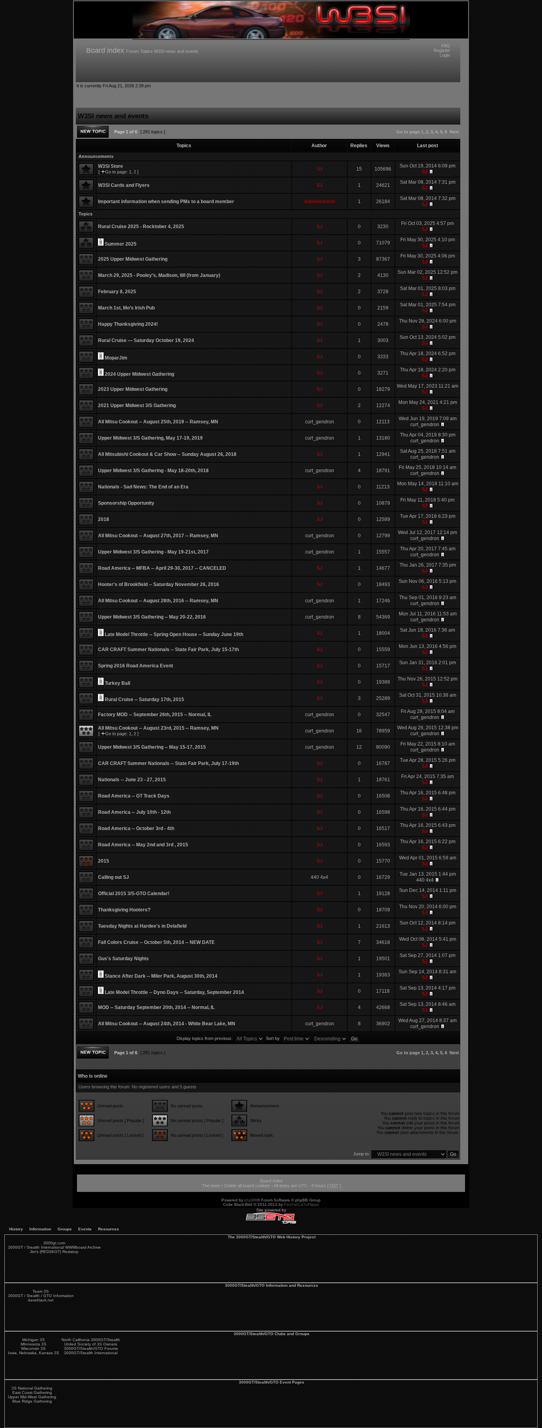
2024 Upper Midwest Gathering (139, 374)
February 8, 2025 (117, 291)
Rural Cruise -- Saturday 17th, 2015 (144, 699)
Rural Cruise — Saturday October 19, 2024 (146, 340)
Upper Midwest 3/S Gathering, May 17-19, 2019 (150, 438)
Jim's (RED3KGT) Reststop (54, 1251)
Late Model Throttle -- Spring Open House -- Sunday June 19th (174, 634)
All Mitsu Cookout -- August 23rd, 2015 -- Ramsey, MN (158, 728)
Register (442, 50)
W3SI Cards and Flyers (124, 185)
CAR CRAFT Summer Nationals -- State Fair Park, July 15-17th (168, 649)
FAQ (445, 45)
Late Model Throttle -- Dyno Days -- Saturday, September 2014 (174, 992)
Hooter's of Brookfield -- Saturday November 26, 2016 (158, 584)
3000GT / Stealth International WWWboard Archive (54, 1247)
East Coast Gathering (32, 1392)
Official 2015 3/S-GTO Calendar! (133, 893)
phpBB (250, 1200)
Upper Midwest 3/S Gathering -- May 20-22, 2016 (152, 617)
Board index (105, 50)
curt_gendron (319, 422)
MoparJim (116, 358)
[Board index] (271, 37)
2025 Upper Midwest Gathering (132, 259)
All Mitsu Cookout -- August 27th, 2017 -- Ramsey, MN (158, 535)
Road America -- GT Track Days (133, 796)
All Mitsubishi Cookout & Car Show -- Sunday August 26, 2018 (167, 454)
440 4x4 (319, 877)
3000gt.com (54, 1243)
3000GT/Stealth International (90, 1353)
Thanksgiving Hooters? (124, 910)
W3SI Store (110, 166)
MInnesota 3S (33, 1344)
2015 (103, 861)
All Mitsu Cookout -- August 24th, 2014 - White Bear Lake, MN (166, 1023)
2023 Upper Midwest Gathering (132, 389)
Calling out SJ (113, 877)
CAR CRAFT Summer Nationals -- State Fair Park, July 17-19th (168, 763)
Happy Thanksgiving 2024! (128, 324)
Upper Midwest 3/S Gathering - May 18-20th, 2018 (153, 470)
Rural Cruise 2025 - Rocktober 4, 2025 (141, 226)
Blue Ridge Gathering (32, 1401)
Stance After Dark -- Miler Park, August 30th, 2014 (161, 976)
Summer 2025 (120, 244)
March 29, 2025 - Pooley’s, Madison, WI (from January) (159, 275)
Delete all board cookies (247, 1185)
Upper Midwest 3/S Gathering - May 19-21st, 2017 (153, 552)
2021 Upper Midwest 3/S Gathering (137, 405)
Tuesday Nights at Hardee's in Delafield (142, 926)
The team (211, 1185)
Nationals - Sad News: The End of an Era (143, 487)
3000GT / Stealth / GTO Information (41, 1295)
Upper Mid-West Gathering (32, 1397)
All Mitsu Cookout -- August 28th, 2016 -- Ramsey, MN (158, 600)
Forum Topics (139, 51)
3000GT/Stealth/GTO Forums (91, 1348)
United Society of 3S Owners (90, 1344)
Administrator (319, 201)
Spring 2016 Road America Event (135, 666)
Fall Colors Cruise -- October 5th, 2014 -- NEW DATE (156, 942)
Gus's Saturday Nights (123, 958)
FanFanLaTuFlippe (301, 1204)
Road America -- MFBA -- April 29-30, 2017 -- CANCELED (162, 568)
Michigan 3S (33, 1340)
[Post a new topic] (93, 132)
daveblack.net (41, 1300)
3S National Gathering (32, 1388)
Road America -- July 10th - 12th (134, 812)
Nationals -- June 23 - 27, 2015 (132, 779)
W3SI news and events (176, 51)
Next (454, 131)
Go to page (408, 131)
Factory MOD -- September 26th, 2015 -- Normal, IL (154, 714)
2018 (103, 519)
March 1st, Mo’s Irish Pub (126, 308)
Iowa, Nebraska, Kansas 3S (33, 1353)
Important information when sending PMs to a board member (166, 201)
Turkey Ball (117, 683)
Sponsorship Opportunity (126, 503)
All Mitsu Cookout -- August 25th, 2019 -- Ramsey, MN (158, 422)
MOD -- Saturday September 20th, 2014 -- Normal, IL (156, 1007)
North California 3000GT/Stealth (91, 1340)
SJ (320, 169)
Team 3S (41, 1291)
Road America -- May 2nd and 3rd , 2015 (143, 845)
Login (445, 55)
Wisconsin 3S (33, 1348)
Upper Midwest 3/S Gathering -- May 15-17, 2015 (152, 747)
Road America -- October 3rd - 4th (136, 828)
